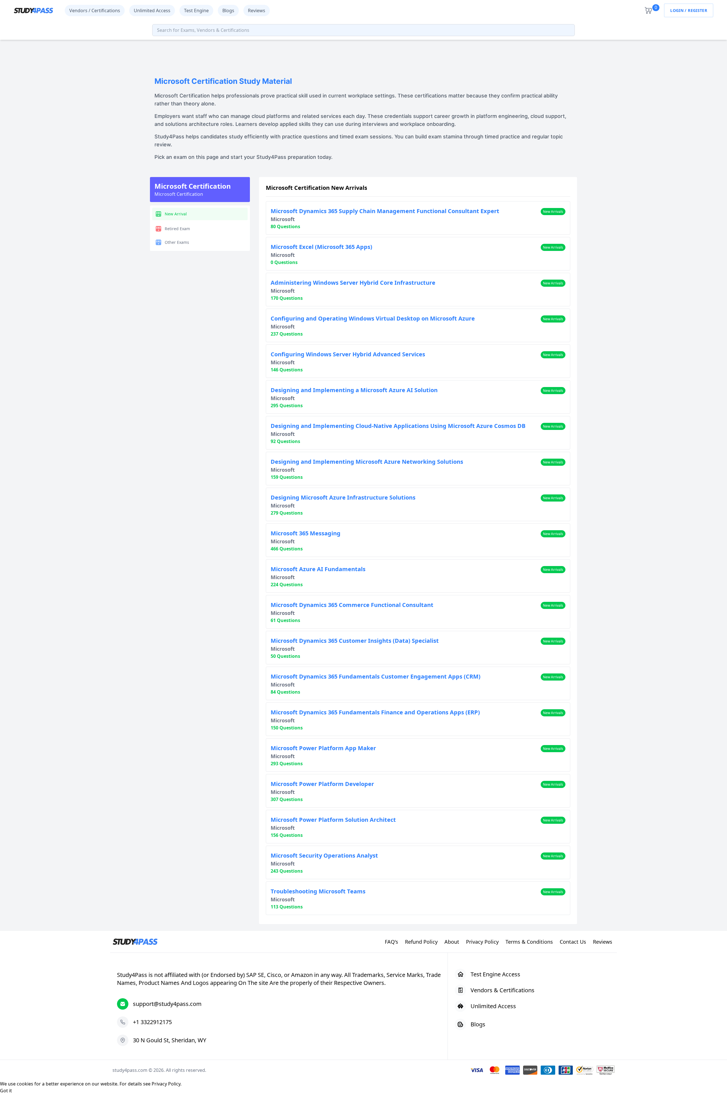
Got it (6, 1090)
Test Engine (196, 10)
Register (697, 10)
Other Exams (177, 242)
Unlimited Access (152, 10)
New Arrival (176, 214)
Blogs (228, 10)
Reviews (256, 10)
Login (677, 10)
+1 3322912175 (152, 1022)
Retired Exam (177, 228)
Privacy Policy (166, 1084)
